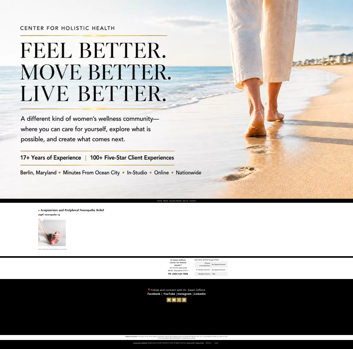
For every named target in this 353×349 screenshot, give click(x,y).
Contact (192, 201)
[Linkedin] (184, 300)
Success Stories (175, 201)
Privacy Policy (199, 343)
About (165, 201)
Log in (216, 343)
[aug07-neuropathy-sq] (52, 245)
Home (159, 201)
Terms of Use (190, 343)
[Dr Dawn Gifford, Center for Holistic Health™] (176, 99)
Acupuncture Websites (140, 343)
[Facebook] (169, 300)
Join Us (185, 201)
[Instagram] (179, 300)
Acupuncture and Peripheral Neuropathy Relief (71, 210)
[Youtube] (174, 300)
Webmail (208, 343)
